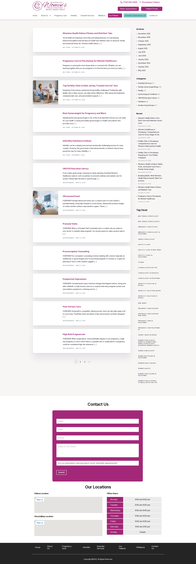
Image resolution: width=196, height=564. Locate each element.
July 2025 (141, 52)
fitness (141, 262)
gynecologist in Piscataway (149, 278)
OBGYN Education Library (73, 29)
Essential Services (87, 15)
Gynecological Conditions (74, 109)
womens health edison (147, 363)
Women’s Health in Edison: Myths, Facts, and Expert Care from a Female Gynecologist (150, 166)
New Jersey (142, 303)
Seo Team (66, 47)
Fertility (67, 56)
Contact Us (153, 15)
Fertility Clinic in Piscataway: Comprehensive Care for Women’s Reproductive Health (149, 143)
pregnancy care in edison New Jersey (148, 314)
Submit (61, 472)
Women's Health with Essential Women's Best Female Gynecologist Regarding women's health (148, 343)
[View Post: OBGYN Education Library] (45, 175)
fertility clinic (144, 244)
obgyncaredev (68, 182)
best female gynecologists (148, 221)
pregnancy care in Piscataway (145, 321)
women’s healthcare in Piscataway (147, 374)
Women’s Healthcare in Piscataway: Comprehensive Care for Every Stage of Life (148, 132)
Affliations (101, 15)
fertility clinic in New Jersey (149, 250)
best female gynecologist (148, 216)
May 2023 (142, 70)
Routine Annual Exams (146, 105)
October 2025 (143, 41)
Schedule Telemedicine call (135, 15)
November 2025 (144, 37)
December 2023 (144, 63)
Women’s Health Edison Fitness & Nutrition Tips (147, 381)
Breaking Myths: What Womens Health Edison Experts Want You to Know (150, 178)
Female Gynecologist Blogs (148, 87)
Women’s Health (144, 368)
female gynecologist (146, 239)
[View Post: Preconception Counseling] (45, 258)
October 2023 (143, 67)
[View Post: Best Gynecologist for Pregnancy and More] (45, 120)
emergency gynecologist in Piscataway (149, 233)
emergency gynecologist (148, 227)
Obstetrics (68, 192)
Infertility (74, 15)
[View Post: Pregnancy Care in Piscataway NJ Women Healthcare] (45, 66)
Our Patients (113, 15)
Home (35, 15)
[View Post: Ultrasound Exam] (45, 203)
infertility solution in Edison (147, 284)
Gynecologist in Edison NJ (148, 273)
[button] (128, 9)
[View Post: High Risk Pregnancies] (45, 341)
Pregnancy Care (61, 15)
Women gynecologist (146, 350)
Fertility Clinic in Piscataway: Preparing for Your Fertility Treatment (148, 155)
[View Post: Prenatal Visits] (45, 230)
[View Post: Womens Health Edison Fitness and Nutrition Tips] (45, 40)
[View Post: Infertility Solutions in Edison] (45, 148)
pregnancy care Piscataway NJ (149, 328)
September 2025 (144, 45)
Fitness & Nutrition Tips (147, 267)
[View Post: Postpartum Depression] (45, 286)
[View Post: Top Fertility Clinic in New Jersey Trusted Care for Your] (45, 92)
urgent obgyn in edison (147, 335)
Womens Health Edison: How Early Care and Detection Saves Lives (150, 120)
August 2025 (142, 48)
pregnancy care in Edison (148, 308)
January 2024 (143, 59)
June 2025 (142, 56)
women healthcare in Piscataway (146, 356)
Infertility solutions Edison (149, 290)
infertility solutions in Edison (147, 296)
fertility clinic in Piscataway (145, 256)
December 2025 (144, 34)
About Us (44, 15)
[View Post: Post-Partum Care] (45, 313)
